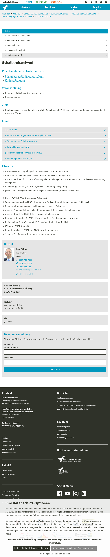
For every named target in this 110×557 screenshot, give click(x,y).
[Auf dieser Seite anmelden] (101, 2)
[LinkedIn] (84, 493)
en (96, 2)
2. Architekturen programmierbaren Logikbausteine (28, 136)
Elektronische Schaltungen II (17, 41)
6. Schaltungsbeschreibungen (18, 159)
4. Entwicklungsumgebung (17, 147)
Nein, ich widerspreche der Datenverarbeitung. (74, 548)
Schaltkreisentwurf (13, 55)
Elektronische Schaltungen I (17, 36)
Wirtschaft (41, 2)
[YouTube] (67, 493)
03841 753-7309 (25, 267)
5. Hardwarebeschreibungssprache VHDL (23, 153)
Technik (29, 2)
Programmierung (12, 45)
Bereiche (96, 7)
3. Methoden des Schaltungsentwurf (21, 141)
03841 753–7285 (25, 263)
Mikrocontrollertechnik (15, 50)
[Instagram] (75, 493)
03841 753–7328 (25, 260)
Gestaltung (56, 2)
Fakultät (74, 7)
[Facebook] (59, 493)
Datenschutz (78, 527)
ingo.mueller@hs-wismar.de (30, 270)
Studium (25, 7)
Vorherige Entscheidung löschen (55, 554)
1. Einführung (11, 130)
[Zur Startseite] (8, 7)
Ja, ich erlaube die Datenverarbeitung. (31, 548)
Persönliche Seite (26, 274)
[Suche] (106, 2)
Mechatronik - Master (15, 80)
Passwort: (8, 358)
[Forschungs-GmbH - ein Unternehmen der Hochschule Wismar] (69, 470)
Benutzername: (11, 348)
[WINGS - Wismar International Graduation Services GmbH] (72, 459)
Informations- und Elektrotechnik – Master (24, 76)
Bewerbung (50, 7)
